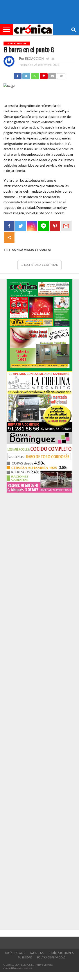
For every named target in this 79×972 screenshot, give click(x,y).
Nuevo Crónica (44, 964)
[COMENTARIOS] (61, 75)
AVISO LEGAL (37, 953)
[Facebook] (9, 226)
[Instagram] (32, 226)
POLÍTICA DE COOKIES (62, 953)
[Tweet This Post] (26, 75)
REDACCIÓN (34, 58)
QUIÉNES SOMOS (15, 953)
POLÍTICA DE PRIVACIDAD (51, 957)
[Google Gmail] (66, 226)
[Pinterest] (55, 226)
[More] (9, 237)
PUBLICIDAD (25, 957)
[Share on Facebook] (18, 75)
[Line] (43, 226)
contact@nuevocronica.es (18, 968)
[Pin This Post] (43, 75)
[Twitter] (20, 226)
